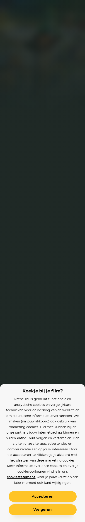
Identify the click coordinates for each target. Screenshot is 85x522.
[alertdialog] (42, 261)
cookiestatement (21, 477)
